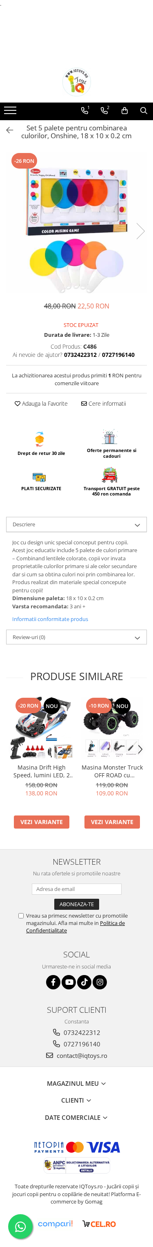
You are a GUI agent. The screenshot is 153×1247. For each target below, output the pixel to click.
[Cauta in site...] (144, 111)
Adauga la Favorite (44, 403)
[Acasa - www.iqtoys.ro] (77, 82)
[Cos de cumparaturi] (124, 111)
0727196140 (81, 1044)
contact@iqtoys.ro (81, 1055)
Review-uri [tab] (29, 637)
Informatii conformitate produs (50, 619)
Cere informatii (106, 403)
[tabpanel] (76, 222)
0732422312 (81, 1032)
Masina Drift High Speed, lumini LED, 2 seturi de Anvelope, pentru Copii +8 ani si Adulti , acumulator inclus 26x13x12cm (41, 771)
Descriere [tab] (24, 524)
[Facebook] (53, 982)
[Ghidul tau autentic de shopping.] (55, 1224)
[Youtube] (69, 982)
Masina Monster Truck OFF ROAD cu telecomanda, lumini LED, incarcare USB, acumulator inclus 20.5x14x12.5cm (112, 771)
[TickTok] (84, 982)
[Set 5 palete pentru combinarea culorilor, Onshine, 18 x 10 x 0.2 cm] (76, 222)
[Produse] (11, 113)
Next (140, 231)
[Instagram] (100, 982)
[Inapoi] (6, 130)
